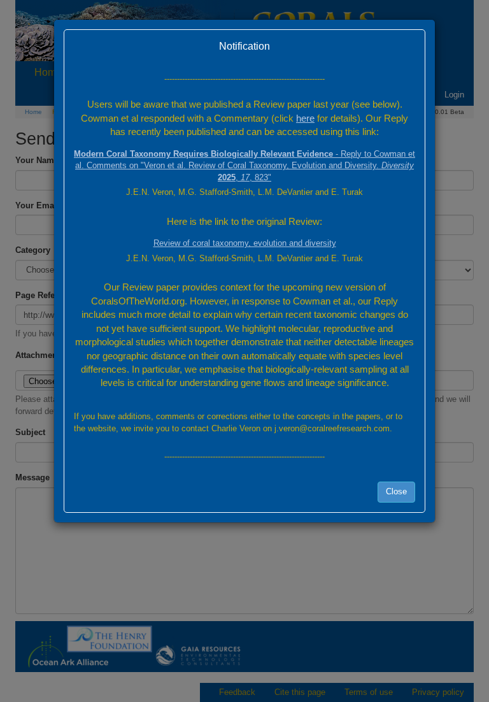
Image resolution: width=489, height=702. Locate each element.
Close (396, 491)
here (305, 118)
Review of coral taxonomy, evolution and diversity (244, 243)
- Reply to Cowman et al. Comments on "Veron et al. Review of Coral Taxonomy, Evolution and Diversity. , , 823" (244, 165)
